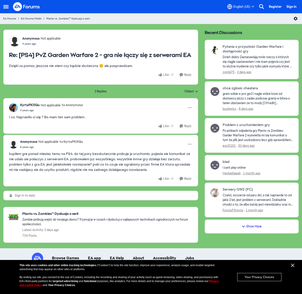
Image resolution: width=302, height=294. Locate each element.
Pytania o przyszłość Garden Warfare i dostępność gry (253, 48)
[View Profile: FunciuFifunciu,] (214, 192)
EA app (94, 258)
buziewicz (229, 109)
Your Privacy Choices (259, 277)
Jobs (189, 258)
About (138, 258)
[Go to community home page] (26, 6)
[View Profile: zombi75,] (214, 50)
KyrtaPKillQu (30, 105)
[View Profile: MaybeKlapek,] (214, 165)
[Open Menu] (295, 18)
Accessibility (164, 258)
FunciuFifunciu (233, 210)
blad (226, 162)
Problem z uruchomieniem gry (246, 125)
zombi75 (229, 72)
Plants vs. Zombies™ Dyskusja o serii (68, 18)
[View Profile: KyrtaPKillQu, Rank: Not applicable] (13, 107)
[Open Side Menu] (6, 6)
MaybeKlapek (232, 173)
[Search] (261, 6)
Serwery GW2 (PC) (238, 189)
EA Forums (9, 18)
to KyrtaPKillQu (71, 142)
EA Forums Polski (31, 18)
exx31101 (229, 146)
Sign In (291, 7)
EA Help (117, 258)
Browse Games (65, 258)
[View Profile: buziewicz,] (214, 91)
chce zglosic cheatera (240, 88)
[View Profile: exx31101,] (214, 128)
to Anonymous (72, 105)
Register (275, 7)
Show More (254, 226)
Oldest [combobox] (191, 91)
